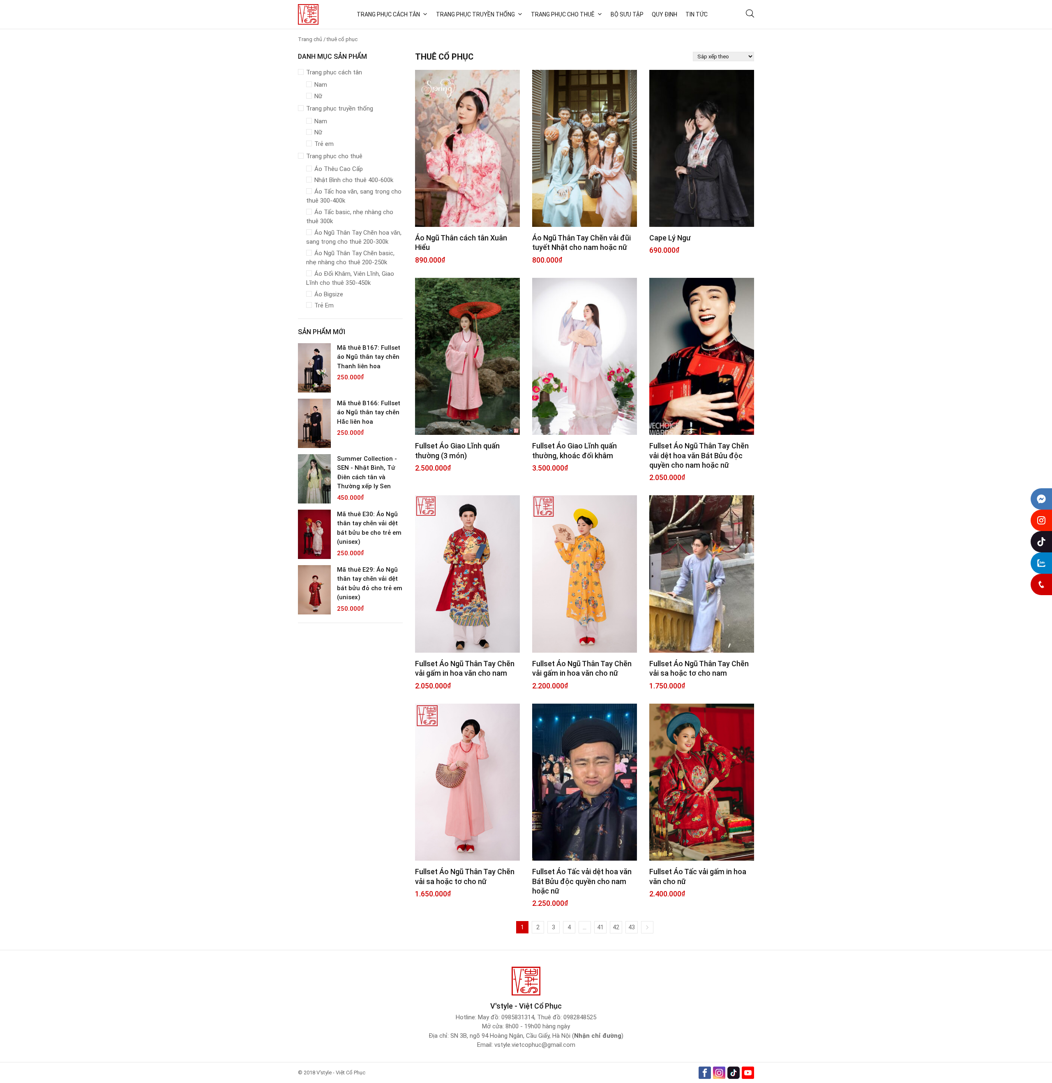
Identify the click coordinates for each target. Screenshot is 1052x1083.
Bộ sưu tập (627, 14)
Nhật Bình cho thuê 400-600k (353, 180)
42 (616, 927)
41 (600, 927)
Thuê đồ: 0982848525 (566, 1017)
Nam (320, 84)
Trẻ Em (324, 305)
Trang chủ (310, 39)
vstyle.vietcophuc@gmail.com (534, 1044)
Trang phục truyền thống (475, 14)
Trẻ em (324, 144)
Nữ (318, 96)
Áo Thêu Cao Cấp (338, 169)
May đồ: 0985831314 (506, 1017)
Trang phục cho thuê (563, 14)
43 (631, 927)
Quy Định (664, 14)
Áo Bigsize (328, 294)
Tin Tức (696, 14)
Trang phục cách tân (388, 14)
